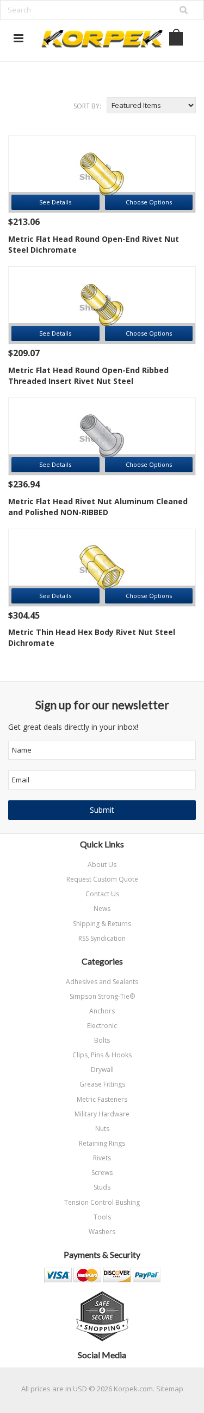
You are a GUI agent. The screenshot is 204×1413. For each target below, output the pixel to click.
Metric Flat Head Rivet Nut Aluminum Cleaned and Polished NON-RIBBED (98, 506)
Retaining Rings (102, 1143)
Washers (102, 1231)
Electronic (102, 1025)
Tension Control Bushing (102, 1202)
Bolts (102, 1040)
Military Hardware (102, 1114)
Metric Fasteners (102, 1099)
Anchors (102, 1011)
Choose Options (149, 202)
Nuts (102, 1128)
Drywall (102, 1069)
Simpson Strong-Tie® (102, 996)
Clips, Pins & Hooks (102, 1054)
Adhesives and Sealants (102, 981)
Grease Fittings (102, 1084)
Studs (102, 1187)
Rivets (102, 1157)
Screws (102, 1172)
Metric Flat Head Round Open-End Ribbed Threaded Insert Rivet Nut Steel (88, 375)
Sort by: (87, 106)
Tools (102, 1217)
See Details (55, 202)
